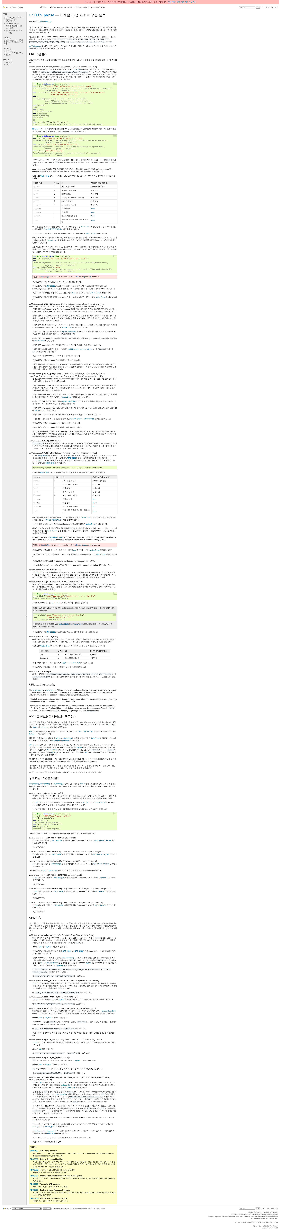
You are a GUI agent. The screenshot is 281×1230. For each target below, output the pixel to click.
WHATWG (34, 1151)
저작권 (251, 1212)
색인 (276, 7)
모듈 (272, 7)
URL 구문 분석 (10, 21)
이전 (263, 7)
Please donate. (273, 1222)
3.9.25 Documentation (60, 7)
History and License (260, 1218)
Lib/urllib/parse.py (44, 21)
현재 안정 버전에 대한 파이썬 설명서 (182, 2)
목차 (5, 14)
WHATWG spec (56, 537)
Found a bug (273, 1226)
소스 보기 (7, 65)
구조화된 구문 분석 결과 (14, 30)
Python (7, 7)
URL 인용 (9, 33)
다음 (267, 7)
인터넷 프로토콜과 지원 (96, 7)
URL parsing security (12, 23)
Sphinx (272, 1228)
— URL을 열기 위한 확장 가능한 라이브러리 (13, 42)
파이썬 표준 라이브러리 (78, 7)
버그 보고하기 (8, 63)
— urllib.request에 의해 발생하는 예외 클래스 (13, 53)
